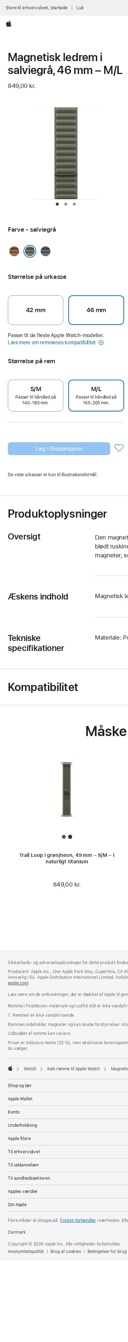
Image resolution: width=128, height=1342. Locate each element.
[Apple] (10, 1068)
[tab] (57, 204)
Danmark (17, 1232)
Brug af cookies (65, 1251)
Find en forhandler (78, 1220)
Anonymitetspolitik (26, 1251)
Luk (80, 7)
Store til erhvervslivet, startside (37, 7)
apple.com (18, 983)
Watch (30, 1068)
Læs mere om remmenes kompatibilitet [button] (52, 342)
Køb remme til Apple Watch (73, 1068)
